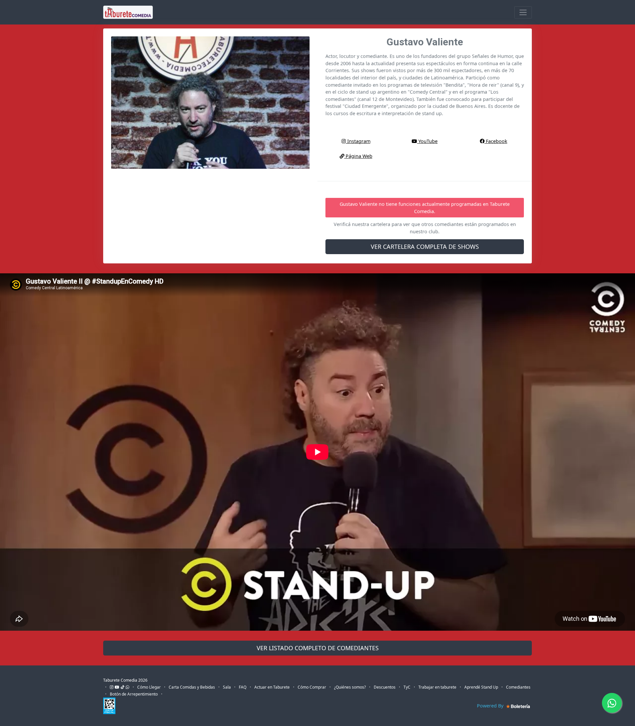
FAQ (242, 687)
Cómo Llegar (149, 687)
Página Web (358, 156)
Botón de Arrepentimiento (134, 694)
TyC (406, 687)
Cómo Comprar (312, 687)
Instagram (358, 141)
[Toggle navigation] (523, 12)
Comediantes (518, 687)
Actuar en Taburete (272, 687)
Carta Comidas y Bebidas (192, 687)
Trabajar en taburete (437, 687)
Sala (227, 687)
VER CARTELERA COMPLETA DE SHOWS (425, 246)
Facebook (496, 141)
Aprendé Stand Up (481, 687)
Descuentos (385, 687)
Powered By (491, 706)
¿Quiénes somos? (350, 687)
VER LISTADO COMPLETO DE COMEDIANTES (318, 648)
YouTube (427, 141)
